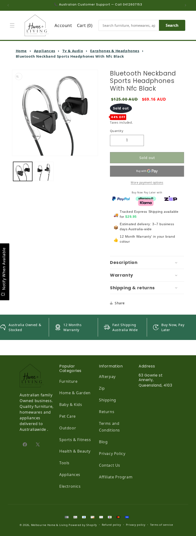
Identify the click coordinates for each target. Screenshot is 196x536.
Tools (64, 462)
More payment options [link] (147, 182)
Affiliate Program (115, 477)
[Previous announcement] (9, 5)
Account (63, 25)
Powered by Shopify (83, 525)
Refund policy (111, 524)
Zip (102, 388)
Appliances (44, 50)
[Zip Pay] (170, 198)
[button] (13, 25)
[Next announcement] (186, 5)
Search (172, 25)
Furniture (68, 381)
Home (21, 50)
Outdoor (67, 428)
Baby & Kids (70, 404)
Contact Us (109, 465)
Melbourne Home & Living (49, 525)
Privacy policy (136, 524)
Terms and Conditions (109, 427)
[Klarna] (146, 202)
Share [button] (120, 303)
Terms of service (161, 524)
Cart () (85, 25)
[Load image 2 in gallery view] (44, 171)
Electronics (70, 486)
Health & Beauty (75, 451)
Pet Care (67, 416)
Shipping (107, 400)
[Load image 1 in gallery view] (22, 171)
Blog (103, 441)
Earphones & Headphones (114, 50)
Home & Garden (75, 392)
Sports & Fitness (75, 439)
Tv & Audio (72, 50)
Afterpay (107, 376)
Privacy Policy (112, 453)
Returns (106, 411)
